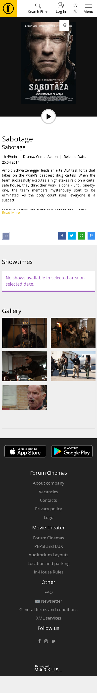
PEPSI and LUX (48, 546)
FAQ (49, 592)
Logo (48, 517)
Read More (11, 212)
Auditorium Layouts (48, 555)
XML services (48, 618)
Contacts (48, 500)
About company (48, 483)
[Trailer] (48, 116)
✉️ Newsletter (48, 601)
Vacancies (48, 492)
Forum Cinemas (48, 538)
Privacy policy (48, 508)
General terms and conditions (48, 609)
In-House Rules (48, 572)
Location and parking (49, 563)
